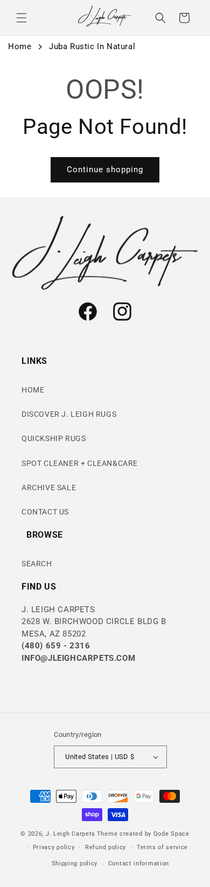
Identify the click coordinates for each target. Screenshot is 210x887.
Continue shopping (105, 169)
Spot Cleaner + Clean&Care (80, 463)
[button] (21, 18)
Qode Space (171, 833)
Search (37, 563)
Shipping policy (75, 863)
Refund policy (105, 847)
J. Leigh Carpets (70, 833)
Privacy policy (54, 847)
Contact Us (45, 511)
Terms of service (162, 847)
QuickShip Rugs (54, 438)
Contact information (138, 863)
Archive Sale (49, 487)
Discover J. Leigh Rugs (69, 414)
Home (19, 46)
